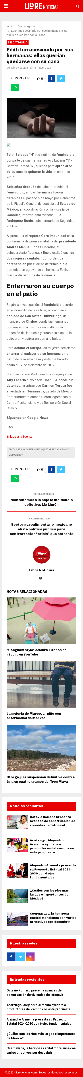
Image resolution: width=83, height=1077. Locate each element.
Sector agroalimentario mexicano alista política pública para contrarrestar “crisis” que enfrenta (41, 529)
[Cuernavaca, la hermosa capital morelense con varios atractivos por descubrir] (17, 919)
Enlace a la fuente (20, 437)
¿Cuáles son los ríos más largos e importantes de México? (49, 894)
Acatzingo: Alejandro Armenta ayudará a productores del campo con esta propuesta (52, 846)
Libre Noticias (19, 67)
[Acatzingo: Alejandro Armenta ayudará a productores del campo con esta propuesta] (17, 845)
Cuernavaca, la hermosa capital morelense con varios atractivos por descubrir (53, 917)
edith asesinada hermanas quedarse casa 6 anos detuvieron (39, 452)
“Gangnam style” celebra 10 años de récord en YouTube (36, 652)
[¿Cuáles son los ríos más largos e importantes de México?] (17, 896)
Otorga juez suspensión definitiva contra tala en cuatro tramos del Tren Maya (41, 779)
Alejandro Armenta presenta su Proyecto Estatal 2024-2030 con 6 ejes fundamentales (53, 871)
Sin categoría (17, 42)
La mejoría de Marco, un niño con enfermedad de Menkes (34, 716)
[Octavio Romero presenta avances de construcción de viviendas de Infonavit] (17, 822)
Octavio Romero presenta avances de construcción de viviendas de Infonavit (52, 821)
